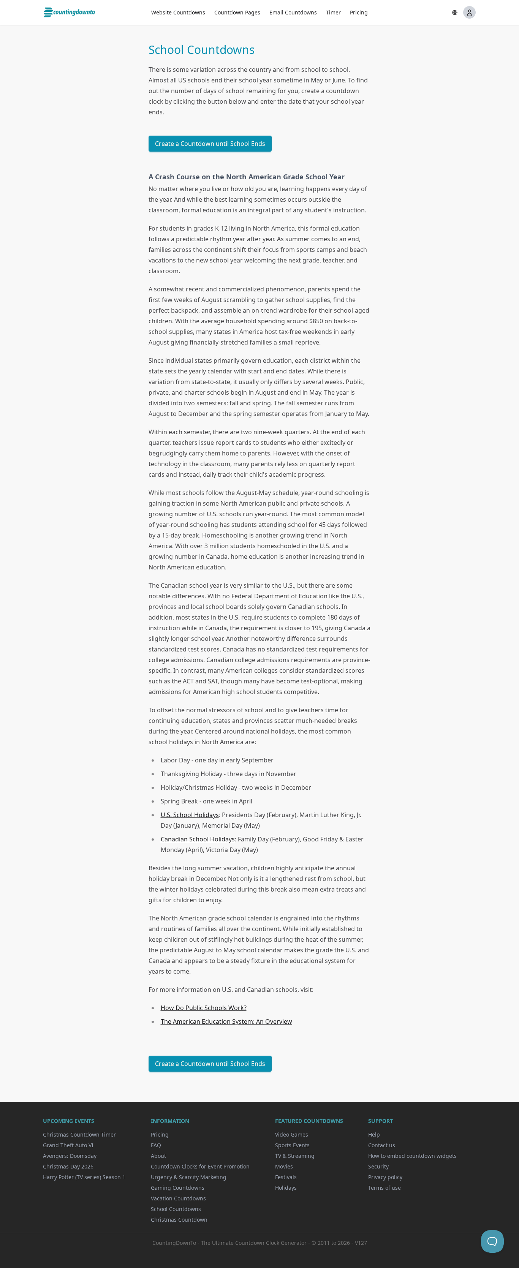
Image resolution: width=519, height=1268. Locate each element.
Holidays (286, 1187)
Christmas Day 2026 (68, 1166)
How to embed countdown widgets (412, 1155)
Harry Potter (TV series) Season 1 (84, 1177)
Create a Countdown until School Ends (210, 143)
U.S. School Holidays (190, 815)
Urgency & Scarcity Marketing (188, 1177)
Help (374, 1134)
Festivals (286, 1177)
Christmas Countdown (179, 1219)
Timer (333, 12)
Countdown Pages (237, 12)
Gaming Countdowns (177, 1187)
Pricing (359, 12)
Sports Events (292, 1145)
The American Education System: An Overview (226, 1021)
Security (378, 1166)
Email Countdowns (293, 12)
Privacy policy (385, 1177)
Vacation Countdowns (178, 1198)
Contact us (381, 1145)
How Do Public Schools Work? (204, 1008)
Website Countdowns (178, 12)
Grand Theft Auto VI (68, 1145)
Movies (284, 1166)
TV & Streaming (295, 1155)
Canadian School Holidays (198, 839)
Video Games (291, 1134)
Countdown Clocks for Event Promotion (200, 1166)
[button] (455, 13)
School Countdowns (176, 1209)
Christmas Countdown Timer (79, 1134)
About (158, 1155)
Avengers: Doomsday (70, 1155)
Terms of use (384, 1187)
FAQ (156, 1145)
